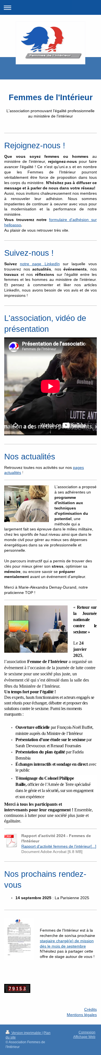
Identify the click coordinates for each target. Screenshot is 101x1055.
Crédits (90, 1009)
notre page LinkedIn (39, 264)
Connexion (87, 1032)
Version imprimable (26, 1033)
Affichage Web (84, 1037)
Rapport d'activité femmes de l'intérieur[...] (58, 846)
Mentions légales (82, 1014)
